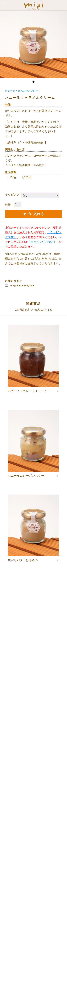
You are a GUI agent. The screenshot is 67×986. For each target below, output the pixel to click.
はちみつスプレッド (29, 90)
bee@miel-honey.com (22, 285)
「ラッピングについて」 (43, 241)
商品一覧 (10, 90)
